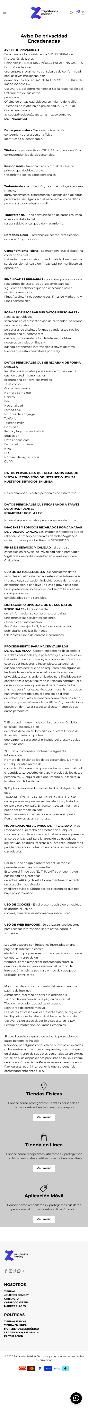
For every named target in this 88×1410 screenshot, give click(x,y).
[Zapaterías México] (44, 13)
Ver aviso (44, 1117)
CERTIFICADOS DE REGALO (21, 1332)
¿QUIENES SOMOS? (16, 1295)
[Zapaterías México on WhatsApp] (19, 1271)
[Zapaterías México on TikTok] (15, 1271)
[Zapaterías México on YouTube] (23, 1271)
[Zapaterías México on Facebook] (6, 1271)
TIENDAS (10, 1291)
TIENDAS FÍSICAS (15, 1321)
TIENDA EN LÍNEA (15, 1325)
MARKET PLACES (15, 1306)
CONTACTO (11, 1298)
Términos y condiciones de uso (56, 1356)
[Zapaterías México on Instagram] (10, 1271)
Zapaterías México (25, 1356)
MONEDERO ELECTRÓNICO (21, 1328)
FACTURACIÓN (13, 1336)
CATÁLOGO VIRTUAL (17, 1302)
